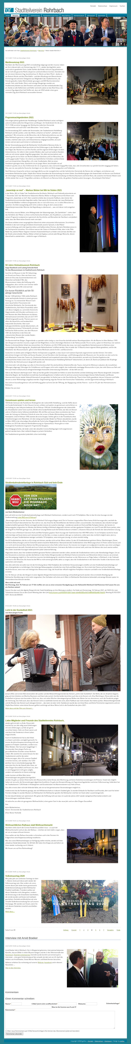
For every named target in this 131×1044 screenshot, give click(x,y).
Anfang (65, 930)
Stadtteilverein (35, 15)
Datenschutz (102, 6)
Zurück (74, 930)
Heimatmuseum (79, 15)
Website (40, 962)
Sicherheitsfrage (113, 1003)
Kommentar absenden (14, 1034)
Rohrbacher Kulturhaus (51, 15)
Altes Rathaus (66, 15)
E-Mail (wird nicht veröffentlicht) (44, 1004)
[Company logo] (42, 12)
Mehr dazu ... (10, 911)
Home (8, 15)
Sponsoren (101, 15)
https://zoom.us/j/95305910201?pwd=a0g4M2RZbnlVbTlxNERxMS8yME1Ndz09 (77, 592)
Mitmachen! (91, 15)
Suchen (122, 6)
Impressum (113, 6)
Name (8, 1004)
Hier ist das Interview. (13, 968)
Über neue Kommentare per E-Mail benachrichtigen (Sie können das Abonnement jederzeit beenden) (43, 1031)
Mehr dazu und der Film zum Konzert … (19, 708)
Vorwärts (110, 930)
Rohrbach (24, 15)
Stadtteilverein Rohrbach (28, 50)
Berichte (15, 15)
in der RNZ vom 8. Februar (26, 517)
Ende (118, 930)
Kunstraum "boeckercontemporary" (18, 955)
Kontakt (93, 6)
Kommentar (10, 1010)
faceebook (48, 962)
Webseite (82, 1004)
